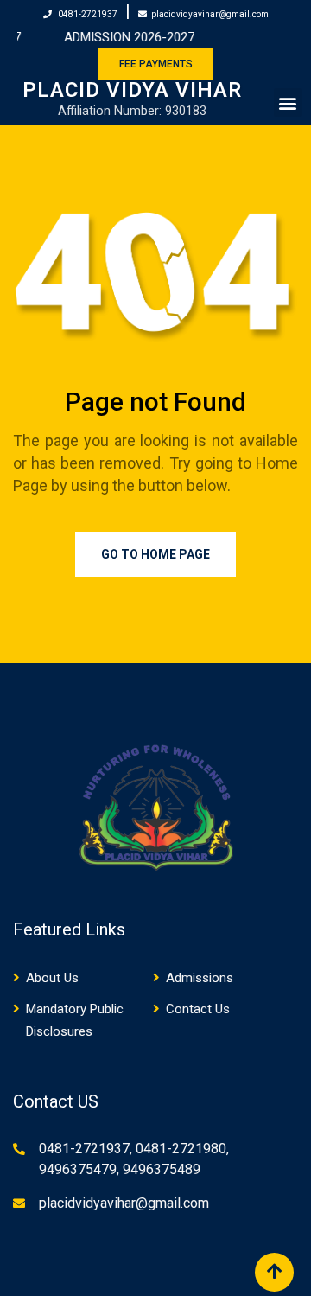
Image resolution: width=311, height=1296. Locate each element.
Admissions (199, 978)
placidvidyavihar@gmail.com (210, 14)
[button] (288, 102)
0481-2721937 (87, 14)
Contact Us (198, 1009)
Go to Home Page (155, 554)
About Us (52, 978)
